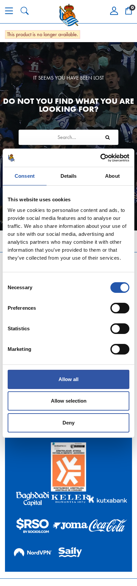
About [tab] (112, 176)
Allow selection (68, 401)
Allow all (68, 379)
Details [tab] (69, 176)
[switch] (119, 308)
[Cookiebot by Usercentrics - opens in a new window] (100, 158)
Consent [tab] (25, 176)
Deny (68, 422)
